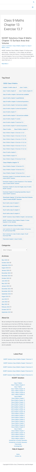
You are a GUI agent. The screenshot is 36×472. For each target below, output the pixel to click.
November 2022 (6, 291)
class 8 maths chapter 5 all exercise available (15, 105)
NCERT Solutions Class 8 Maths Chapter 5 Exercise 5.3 (18, 371)
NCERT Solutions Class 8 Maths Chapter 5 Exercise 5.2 (18, 375)
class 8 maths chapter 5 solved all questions (15, 108)
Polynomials (18, 444)
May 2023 (4, 283)
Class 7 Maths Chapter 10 (18, 388)
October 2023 (5, 278)
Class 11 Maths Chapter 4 (18, 385)
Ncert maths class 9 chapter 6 (11, 213)
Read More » (5, 64)
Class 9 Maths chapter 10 (10, 155)
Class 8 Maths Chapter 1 (18, 398)
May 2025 (4, 260)
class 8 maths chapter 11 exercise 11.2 (13, 122)
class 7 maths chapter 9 (9, 91)
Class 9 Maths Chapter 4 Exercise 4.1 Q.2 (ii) (14, 136)
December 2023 (6, 273)
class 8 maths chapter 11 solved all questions (15, 125)
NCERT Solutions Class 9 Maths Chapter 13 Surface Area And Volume (16, 41)
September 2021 (6, 312)
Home (18, 454)
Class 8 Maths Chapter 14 (18, 408)
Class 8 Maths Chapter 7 (18, 423)
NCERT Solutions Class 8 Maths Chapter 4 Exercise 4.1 (18, 367)
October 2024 (5, 262)
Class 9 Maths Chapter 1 (18, 430)
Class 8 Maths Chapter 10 (18, 400)
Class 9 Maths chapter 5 (18, 438)
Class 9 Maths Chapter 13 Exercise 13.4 (13, 173)
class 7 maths (23, 87)
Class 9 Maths (18, 429)
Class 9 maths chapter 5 (9, 152)
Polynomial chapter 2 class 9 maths (12, 239)
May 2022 (4, 304)
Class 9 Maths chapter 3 (21, 129)
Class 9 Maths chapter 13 (20, 45)
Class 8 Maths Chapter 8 (18, 425)
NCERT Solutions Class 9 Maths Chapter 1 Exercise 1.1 (18, 359)
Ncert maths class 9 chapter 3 (11, 206)
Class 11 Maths (18, 383)
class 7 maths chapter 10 (25, 91)
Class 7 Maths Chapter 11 (18, 390)
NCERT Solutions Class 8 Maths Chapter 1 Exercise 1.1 (18, 363)
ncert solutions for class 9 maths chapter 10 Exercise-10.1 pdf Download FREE (17, 229)
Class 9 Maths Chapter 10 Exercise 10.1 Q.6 (14, 159)
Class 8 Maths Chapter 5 (18, 419)
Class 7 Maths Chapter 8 (18, 392)
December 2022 (6, 288)
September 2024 (6, 265)
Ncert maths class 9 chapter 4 (11, 210)
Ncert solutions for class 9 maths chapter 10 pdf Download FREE (15, 234)
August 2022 (5, 296)
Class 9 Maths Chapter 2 (18, 434)
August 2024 (5, 267)
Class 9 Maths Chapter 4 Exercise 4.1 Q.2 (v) (14, 145)
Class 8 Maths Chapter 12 (18, 404)
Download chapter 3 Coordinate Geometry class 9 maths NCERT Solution (16, 177)
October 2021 (5, 309)
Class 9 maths (7, 129)
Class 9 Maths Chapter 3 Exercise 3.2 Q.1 (13, 132)
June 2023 (5, 280)
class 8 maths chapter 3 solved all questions (16, 101)
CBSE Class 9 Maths (10, 83)
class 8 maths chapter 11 (9, 112)
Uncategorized (18, 446)
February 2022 (6, 307)
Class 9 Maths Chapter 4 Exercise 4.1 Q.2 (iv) (14, 142)
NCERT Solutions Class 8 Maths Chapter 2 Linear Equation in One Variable (16, 221)
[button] (33, 2)
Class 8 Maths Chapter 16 (18, 411)
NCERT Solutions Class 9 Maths (12, 225)
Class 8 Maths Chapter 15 (18, 409)
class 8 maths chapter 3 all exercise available (16, 94)
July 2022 (4, 299)
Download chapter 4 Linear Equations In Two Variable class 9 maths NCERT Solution (17, 182)
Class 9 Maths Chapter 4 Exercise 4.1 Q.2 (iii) (14, 139)
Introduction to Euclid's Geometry (18, 440)
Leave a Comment (7, 45)
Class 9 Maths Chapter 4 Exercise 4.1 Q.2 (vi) (14, 149)
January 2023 (5, 286)
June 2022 (4, 301)
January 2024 (5, 270)
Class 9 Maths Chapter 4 (18, 436)
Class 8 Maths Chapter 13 (18, 406)
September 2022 (6, 294)
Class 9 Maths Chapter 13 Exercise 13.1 (13, 166)
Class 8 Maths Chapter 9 (18, 427)
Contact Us (18, 456)
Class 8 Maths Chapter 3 (18, 415)
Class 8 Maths (18, 396)
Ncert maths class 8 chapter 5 (11, 203)
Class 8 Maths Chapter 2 (18, 413)
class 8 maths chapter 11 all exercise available (15, 115)
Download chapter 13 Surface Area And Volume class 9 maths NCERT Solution (17, 198)
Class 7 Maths (18, 387)
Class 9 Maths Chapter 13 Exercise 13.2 (13, 169)
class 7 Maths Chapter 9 (18, 394)
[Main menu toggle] (32, 7)
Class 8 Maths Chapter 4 (18, 417)
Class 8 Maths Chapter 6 (18, 421)
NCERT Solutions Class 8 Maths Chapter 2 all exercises (18, 217)
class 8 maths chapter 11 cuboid (11, 119)
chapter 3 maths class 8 (10, 87)
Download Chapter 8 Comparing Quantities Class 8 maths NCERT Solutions (16, 192)
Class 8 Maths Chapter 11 (18, 402)
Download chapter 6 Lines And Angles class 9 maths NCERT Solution (17, 187)
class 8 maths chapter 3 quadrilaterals (13, 98)
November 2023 (6, 275)
